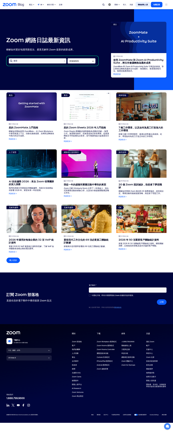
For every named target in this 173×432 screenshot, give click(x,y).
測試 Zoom (150, 342)
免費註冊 (156, 5)
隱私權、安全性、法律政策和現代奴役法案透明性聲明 (156, 385)
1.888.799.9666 (15, 398)
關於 (74, 333)
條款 (92, 414)
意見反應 (149, 365)
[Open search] (103, 4)
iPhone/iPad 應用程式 (105, 361)
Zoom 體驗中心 (127, 361)
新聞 (73, 369)
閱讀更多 (117, 74)
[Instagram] (28, 405)
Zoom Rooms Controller (106, 349)
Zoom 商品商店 (77, 396)
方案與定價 (125, 349)
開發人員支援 (151, 380)
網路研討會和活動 (128, 357)
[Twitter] (13, 405)
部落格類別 (74, 61)
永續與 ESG (76, 373)
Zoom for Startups (128, 365)
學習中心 (149, 353)
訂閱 (162, 302)
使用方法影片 (151, 377)
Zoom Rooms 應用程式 (105, 345)
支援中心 (149, 349)
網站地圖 (164, 414)
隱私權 (98, 414)
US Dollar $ (12, 358)
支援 (131, 5)
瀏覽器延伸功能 (102, 353)
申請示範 (124, 353)
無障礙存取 (150, 373)
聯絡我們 (149, 369)
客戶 (73, 345)
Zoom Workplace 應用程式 (107, 342)
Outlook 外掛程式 (103, 357)
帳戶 (147, 345)
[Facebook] (23, 405)
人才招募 (75, 353)
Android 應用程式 (103, 365)
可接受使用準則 (115, 414)
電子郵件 (92, 285)
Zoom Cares (76, 377)
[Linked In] (7, 405)
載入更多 (14, 260)
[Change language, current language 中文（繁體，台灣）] (109, 4)
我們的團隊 (76, 349)
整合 (73, 357)
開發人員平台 (77, 384)
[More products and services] (166, 4)
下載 (99, 333)
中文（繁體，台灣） (14, 350)
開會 (116, 5)
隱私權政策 (117, 307)
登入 (124, 5)
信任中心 (106, 414)
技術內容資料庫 (152, 361)
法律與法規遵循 (127, 414)
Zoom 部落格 (77, 342)
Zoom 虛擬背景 (102, 369)
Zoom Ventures (77, 392)
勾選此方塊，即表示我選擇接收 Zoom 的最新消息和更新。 (113, 295)
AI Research (76, 388)
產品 (30, 5)
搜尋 (15, 61)
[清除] (64, 61)
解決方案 (50, 5)
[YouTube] (18, 405)
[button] (167, 426)
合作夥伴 (75, 361)
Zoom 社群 (150, 357)
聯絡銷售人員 (143, 5)
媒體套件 (75, 380)
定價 (60, 5)
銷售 (123, 333)
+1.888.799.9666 (127, 342)
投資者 (74, 365)
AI (41, 5)
